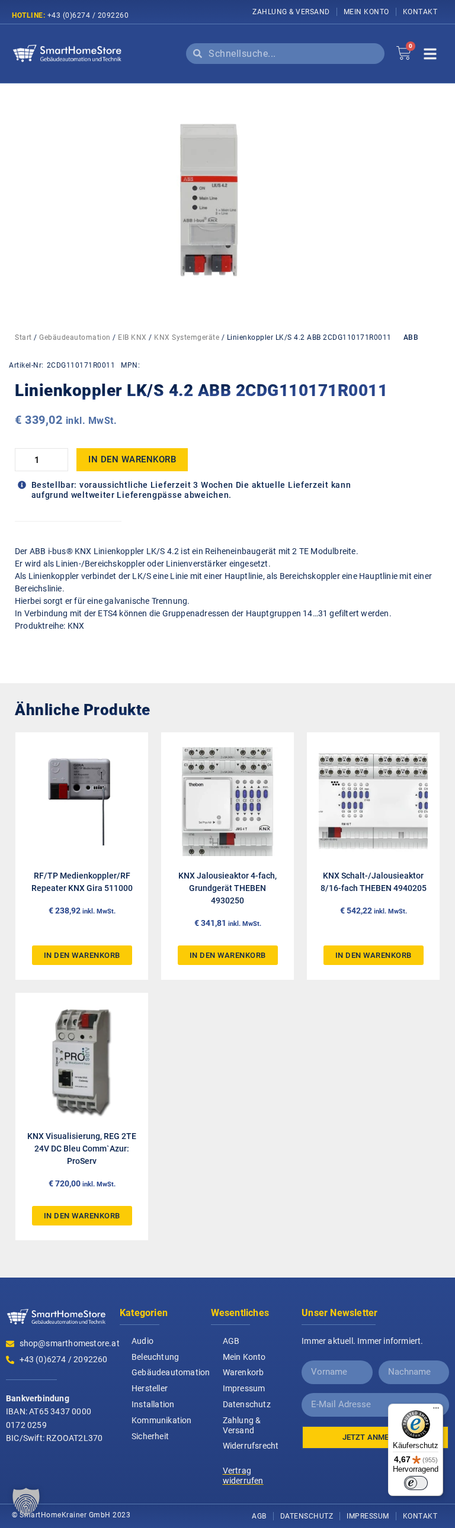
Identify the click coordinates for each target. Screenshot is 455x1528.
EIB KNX (132, 337)
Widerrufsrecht (251, 1445)
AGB (231, 1341)
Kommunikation (162, 1420)
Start (23, 337)
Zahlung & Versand (291, 12)
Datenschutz (247, 1404)
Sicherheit (150, 1436)
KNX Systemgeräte (186, 337)
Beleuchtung (155, 1357)
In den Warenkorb (132, 459)
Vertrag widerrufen (243, 1475)
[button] (26, 1502)
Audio (142, 1341)
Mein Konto (366, 12)
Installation (153, 1404)
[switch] (416, 1483)
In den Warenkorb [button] (82, 955)
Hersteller (150, 1388)
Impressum (244, 1388)
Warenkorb (243, 1372)
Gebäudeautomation (75, 337)
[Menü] (436, 1411)
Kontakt (420, 12)
